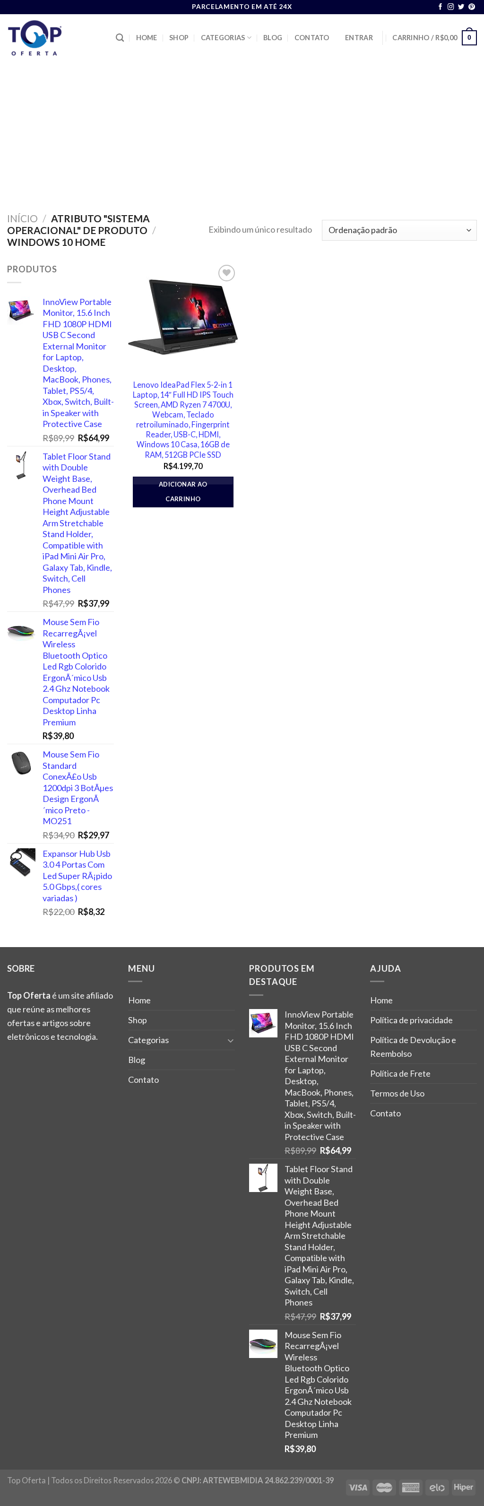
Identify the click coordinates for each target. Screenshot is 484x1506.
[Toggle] (230, 1040)
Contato (311, 38)
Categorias (223, 38)
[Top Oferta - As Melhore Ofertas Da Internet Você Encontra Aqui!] (54, 37)
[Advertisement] (242, 132)
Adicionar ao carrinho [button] (183, 491)
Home (146, 38)
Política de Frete (400, 1073)
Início (22, 218)
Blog (272, 38)
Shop (179, 38)
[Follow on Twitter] (461, 7)
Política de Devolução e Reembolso (413, 1047)
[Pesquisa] (120, 38)
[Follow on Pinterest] (471, 7)
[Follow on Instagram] (451, 7)
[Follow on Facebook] (440, 7)
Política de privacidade (411, 1020)
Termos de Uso (397, 1093)
